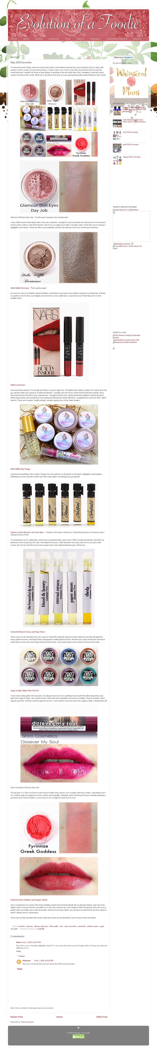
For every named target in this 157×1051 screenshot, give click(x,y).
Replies (22, 956)
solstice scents (93, 926)
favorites (22, 926)
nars (62, 926)
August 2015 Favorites (131, 157)
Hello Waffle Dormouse (20, 288)
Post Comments (27, 1022)
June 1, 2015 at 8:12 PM (31, 942)
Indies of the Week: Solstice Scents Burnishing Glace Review (133, 109)
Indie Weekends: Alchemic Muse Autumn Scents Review (134, 121)
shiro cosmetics (71, 926)
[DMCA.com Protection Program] (78, 1038)
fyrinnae (29, 926)
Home (59, 1017)
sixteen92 (82, 926)
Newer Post (16, 1017)
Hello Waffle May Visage (20, 469)
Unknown (27, 961)
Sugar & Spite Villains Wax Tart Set (24, 691)
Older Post (101, 1017)
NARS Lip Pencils (18, 385)
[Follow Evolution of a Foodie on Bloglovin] (123, 58)
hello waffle (54, 926)
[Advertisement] (78, 47)
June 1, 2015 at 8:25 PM (43, 961)
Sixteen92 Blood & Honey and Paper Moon (28, 632)
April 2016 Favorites (130, 145)
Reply (18, 951)
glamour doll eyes (41, 926)
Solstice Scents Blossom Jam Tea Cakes (27, 532)
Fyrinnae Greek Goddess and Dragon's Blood (29, 900)
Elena (18, 942)
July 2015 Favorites (130, 132)
